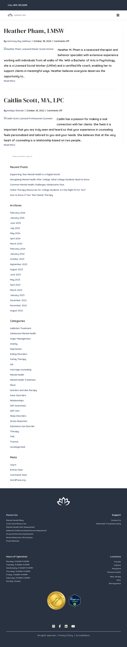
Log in (13, 464)
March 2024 (16, 243)
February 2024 (17, 248)
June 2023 (15, 274)
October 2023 (17, 259)
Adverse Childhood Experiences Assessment (26, 530)
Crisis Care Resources (16, 523)
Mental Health (17, 374)
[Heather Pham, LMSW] (29, 49)
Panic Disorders (18, 395)
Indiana (117, 565)
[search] (117, 156)
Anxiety (14, 343)
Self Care (15, 410)
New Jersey (115, 576)
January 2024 (17, 254)
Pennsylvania (115, 583)
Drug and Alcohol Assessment (19, 534)
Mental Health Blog (15, 520)
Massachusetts (114, 572)
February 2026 (17, 212)
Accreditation (83, 635)
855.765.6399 (20, 5)
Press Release (12, 541)
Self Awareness (18, 405)
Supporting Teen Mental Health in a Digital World (35, 174)
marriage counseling (20, 369)
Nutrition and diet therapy (23, 390)
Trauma (14, 441)
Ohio (118, 580)
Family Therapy (18, 359)
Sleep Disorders (18, 416)
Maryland (116, 568)
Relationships (17, 400)
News (13, 385)
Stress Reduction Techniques (19, 537)
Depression (16, 349)
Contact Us (116, 520)
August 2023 (16, 269)
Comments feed (18, 475)
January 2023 (17, 295)
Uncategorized (17, 447)
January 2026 (17, 217)
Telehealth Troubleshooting (108, 523)
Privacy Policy (66, 635)
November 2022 (18, 305)
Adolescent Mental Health (23, 333)
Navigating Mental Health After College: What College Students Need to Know (50, 179)
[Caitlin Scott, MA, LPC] (28, 118)
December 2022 (18, 300)
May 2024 (15, 233)
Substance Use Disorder (22, 426)
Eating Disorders (18, 354)
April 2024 (15, 238)
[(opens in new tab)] (56, 600)
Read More (9, 81)
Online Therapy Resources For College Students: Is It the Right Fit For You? (48, 190)
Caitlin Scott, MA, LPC (34, 100)
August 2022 (16, 310)
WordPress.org (18, 480)
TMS (12, 436)
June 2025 (15, 223)
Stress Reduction (18, 421)
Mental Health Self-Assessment (20, 527)
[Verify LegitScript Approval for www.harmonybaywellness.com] (74, 600)
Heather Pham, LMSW (34, 31)
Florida (117, 561)
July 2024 (15, 228)
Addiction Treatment (20, 328)
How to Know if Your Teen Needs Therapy (32, 195)
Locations (115, 556)
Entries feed (16, 469)
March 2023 (16, 290)
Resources (12, 515)
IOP (11, 364)
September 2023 (18, 264)
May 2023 (15, 279)
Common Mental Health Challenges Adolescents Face (37, 184)
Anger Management (20, 338)
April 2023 (15, 284)
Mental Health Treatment (22, 379)
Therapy (14, 431)
